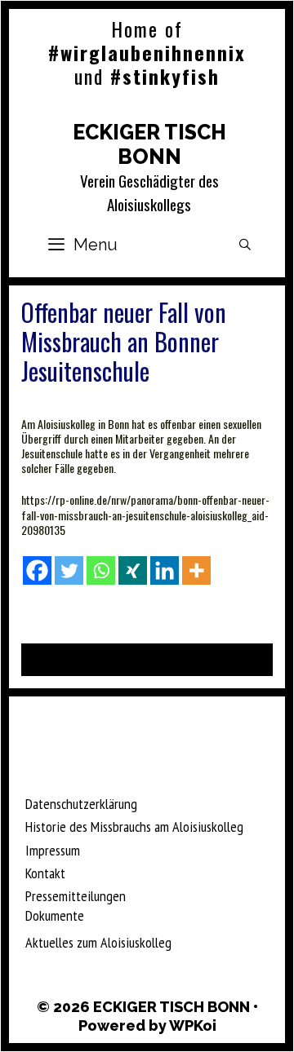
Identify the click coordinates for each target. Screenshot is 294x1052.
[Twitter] (69, 570)
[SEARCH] (245, 244)
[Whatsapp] (101, 570)
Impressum (52, 850)
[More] (196, 570)
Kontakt (45, 873)
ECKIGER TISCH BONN (149, 144)
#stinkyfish (165, 76)
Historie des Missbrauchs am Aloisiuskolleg (134, 826)
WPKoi (192, 1025)
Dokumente (54, 915)
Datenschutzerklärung (81, 803)
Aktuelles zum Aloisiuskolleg (98, 942)
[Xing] (132, 570)
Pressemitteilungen (75, 895)
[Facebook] (37, 570)
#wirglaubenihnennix (147, 52)
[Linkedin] (164, 570)
